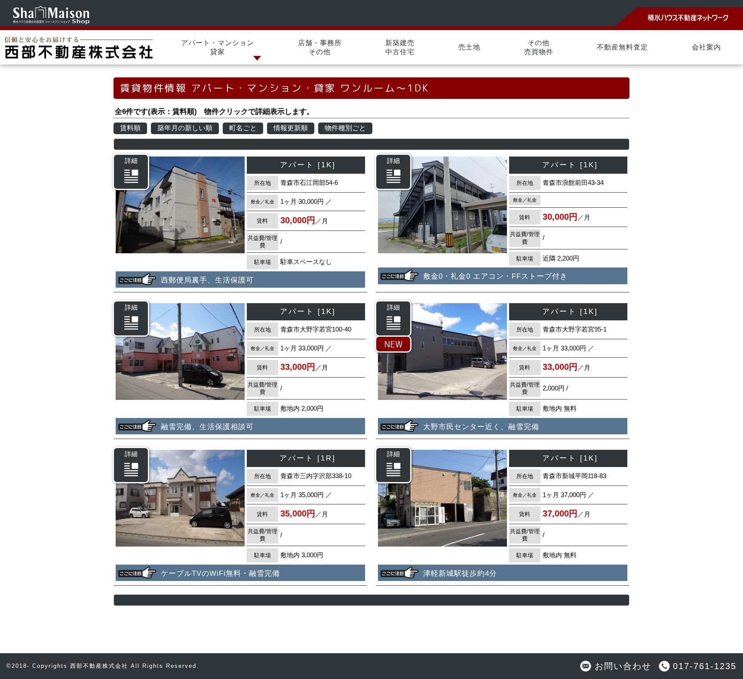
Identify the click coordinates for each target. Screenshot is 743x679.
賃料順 (130, 128)
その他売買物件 (538, 47)
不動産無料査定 (622, 47)
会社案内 (706, 47)
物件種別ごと (345, 128)
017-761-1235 (705, 666)
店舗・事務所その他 (320, 47)
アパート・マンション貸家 (217, 47)
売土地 (469, 47)
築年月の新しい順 (184, 128)
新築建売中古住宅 (399, 47)
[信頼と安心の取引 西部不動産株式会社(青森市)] (79, 47)
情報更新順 (290, 128)
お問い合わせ (623, 666)
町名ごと (243, 128)
